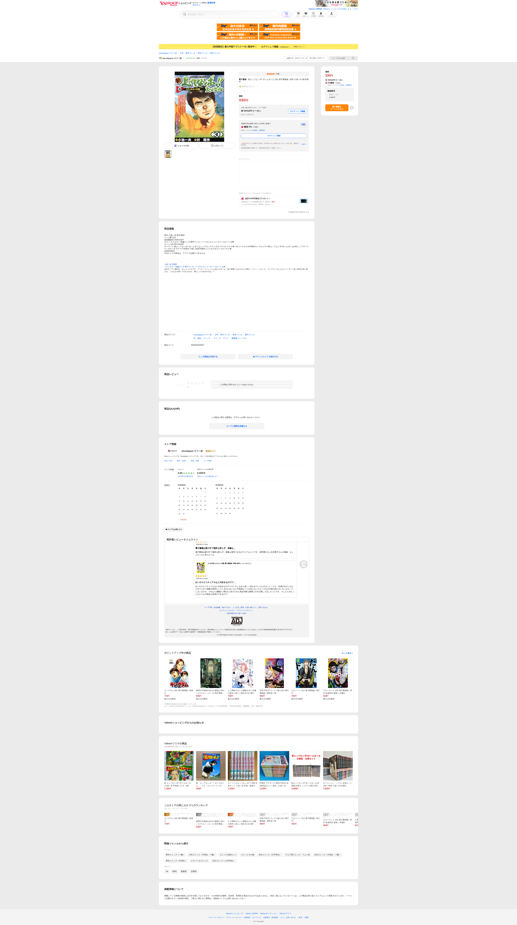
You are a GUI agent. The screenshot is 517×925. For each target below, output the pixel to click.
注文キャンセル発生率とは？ (207, 476)
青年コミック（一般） (175, 855)
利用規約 (247, 917)
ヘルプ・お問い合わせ (288, 917)
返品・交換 (195, 461)
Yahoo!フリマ (285, 913)
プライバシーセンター (234, 917)
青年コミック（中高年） (176, 861)
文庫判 (194, 871)
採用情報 (274, 917)
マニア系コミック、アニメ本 (297, 855)
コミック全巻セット (228, 855)
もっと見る (346, 653)
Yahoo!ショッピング (234, 913)
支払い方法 (168, 461)
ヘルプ (355, 9)
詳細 (303, 144)
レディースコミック (199, 861)
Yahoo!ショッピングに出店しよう (337, 9)
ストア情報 (207, 461)
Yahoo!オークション (268, 913)
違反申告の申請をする (299, 212)
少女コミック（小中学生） (223, 861)
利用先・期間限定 (259, 130)
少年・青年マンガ (187, 53)
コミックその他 (247, 855)
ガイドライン (257, 917)
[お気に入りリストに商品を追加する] (352, 108)
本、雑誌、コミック (202, 338)
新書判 (184, 871)
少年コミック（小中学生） (269, 855)
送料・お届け (181, 461)
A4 (167, 871)
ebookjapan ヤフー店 (168, 53)
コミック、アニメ (221, 338)
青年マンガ (202, 53)
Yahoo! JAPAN (315, 9)
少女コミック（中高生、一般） (327, 855)
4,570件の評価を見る (185, 476)
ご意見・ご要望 (303, 917)
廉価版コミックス (239, 338)
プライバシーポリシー (216, 917)
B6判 (174, 871)
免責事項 (266, 917)
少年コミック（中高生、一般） (202, 855)
